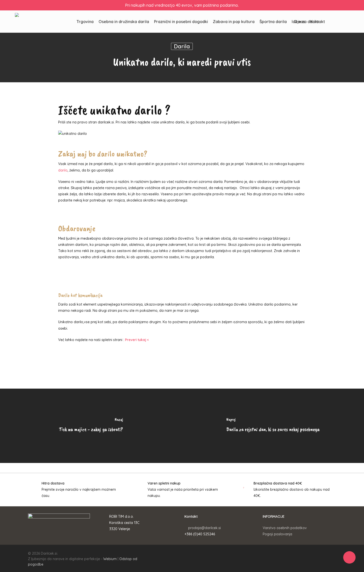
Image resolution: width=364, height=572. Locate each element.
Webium (110, 559)
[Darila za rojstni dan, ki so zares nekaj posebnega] (273, 426)
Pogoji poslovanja (277, 534)
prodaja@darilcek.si (204, 528)
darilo (63, 170)
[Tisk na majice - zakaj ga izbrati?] (91, 426)
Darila (182, 46)
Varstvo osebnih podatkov (285, 528)
